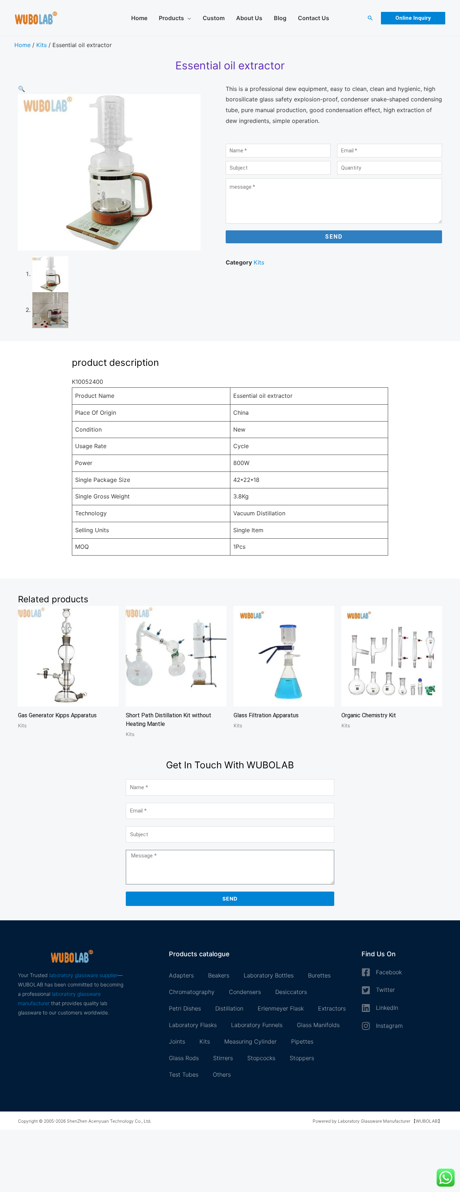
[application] (187, 18)
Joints (177, 1041)
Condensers (245, 991)
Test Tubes (183, 1074)
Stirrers (223, 1058)
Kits (41, 45)
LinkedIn (387, 1007)
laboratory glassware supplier (83, 975)
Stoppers (302, 1058)
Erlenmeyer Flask (281, 1008)
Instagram (389, 1025)
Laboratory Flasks (193, 1024)
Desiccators (291, 991)
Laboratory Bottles (269, 975)
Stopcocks (261, 1058)
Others (222, 1074)
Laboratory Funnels (256, 1024)
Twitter (385, 989)
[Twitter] (366, 990)
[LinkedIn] (366, 1007)
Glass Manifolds (318, 1024)
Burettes (319, 975)
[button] (370, 18)
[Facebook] (366, 972)
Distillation (229, 1008)
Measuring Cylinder (250, 1041)
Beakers (218, 975)
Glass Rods (184, 1058)
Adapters (181, 975)
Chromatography (192, 991)
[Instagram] (366, 1025)
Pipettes (302, 1041)
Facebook (389, 972)
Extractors (332, 1008)
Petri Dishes (185, 1008)
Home (22, 45)
